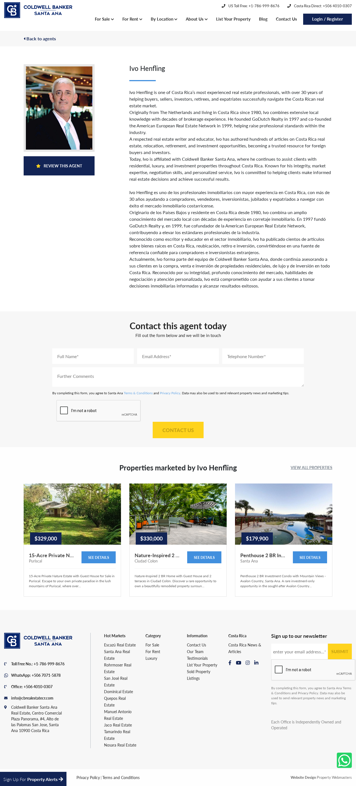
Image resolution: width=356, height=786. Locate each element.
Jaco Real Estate (118, 725)
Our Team (195, 651)
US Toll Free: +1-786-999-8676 (254, 5)
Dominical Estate (118, 691)
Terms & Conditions (138, 393)
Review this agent (62, 165)
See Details (98, 557)
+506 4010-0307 (38, 686)
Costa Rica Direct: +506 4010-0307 (322, 5)
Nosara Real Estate (120, 745)
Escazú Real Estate (120, 645)
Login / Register (327, 19)
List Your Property (233, 19)
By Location (162, 19)
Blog (263, 19)
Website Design (303, 777)
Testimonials (197, 658)
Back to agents (40, 38)
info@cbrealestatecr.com (32, 698)
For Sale (103, 19)
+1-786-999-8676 (49, 663)
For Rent (130, 19)
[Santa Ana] (38, 10)
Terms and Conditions (121, 777)
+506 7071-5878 (46, 675)
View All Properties (311, 467)
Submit (339, 651)
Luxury (151, 658)
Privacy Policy (170, 393)
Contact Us (286, 19)
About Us (195, 19)
